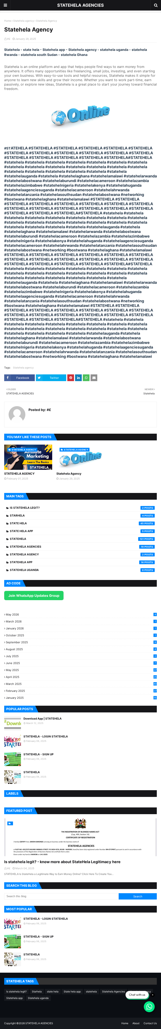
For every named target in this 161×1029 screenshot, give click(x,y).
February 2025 (81, 690)
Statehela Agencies (77, 546)
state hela (77, 523)
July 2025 (81, 656)
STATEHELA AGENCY (19, 473)
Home (7, 20)
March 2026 (81, 621)
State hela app (77, 531)
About (135, 1023)
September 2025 (81, 642)
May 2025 (81, 670)
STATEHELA (31, 772)
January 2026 (81, 628)
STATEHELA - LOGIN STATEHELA (45, 736)
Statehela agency (23, 20)
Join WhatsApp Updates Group (33, 595)
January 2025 (81, 697)
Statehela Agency (68, 473)
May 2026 (81, 614)
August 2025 (81, 649)
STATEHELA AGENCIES (80, 5)
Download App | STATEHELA (42, 718)
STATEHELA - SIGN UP (38, 754)
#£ (8, 38)
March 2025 (81, 684)
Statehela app (77, 562)
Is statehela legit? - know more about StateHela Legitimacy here (62, 862)
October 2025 (81, 635)
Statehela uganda (77, 570)
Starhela (77, 515)
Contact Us (150, 1023)
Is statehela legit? (77, 507)
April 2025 (81, 677)
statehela (77, 538)
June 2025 (81, 663)
